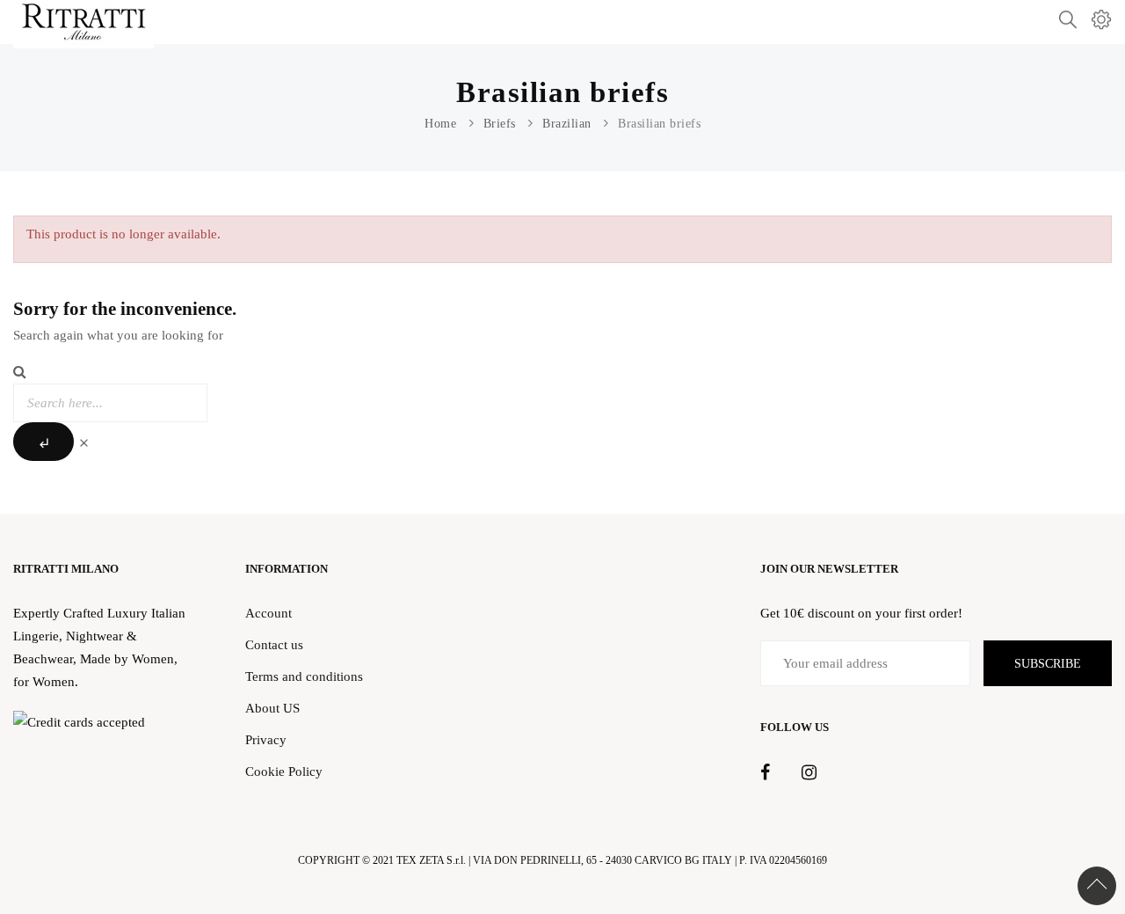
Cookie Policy (284, 771)
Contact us (274, 644)
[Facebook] (765, 773)
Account (268, 612)
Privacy (266, 739)
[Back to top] (1097, 885)
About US (272, 707)
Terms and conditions (304, 676)
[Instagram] (809, 773)
